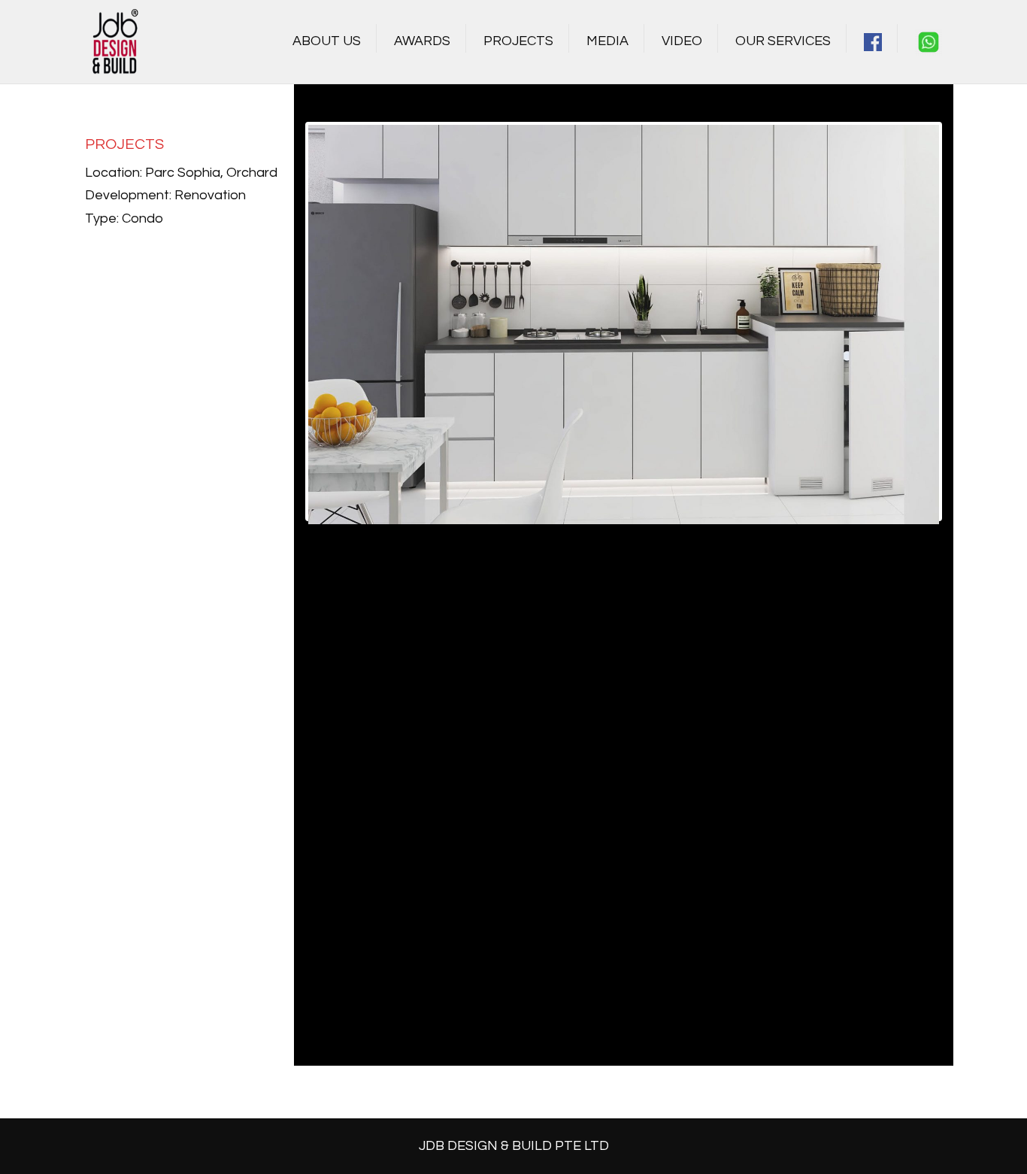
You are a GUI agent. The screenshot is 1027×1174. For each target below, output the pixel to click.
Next (962, 321)
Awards (422, 41)
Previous (286, 321)
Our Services (783, 41)
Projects (518, 41)
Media (607, 41)
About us (326, 41)
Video (682, 41)
